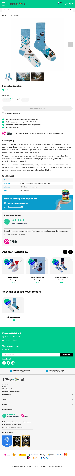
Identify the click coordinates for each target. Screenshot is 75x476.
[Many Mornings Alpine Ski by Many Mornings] (37, 265)
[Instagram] (4, 363)
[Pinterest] (13, 363)
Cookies (43, 466)
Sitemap (29, 466)
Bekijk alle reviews (8, 432)
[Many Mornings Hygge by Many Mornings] (13, 265)
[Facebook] (8, 363)
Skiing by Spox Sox (13, 15)
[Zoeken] (70, 10)
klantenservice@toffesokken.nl (11, 391)
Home (4, 15)
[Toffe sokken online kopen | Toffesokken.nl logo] (17, 4)
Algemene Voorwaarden (56, 466)
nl (61, 3)
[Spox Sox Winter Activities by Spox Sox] (61, 265)
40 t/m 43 (16, 99)
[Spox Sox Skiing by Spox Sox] (13, 305)
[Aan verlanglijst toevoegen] (20, 261)
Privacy (36, 466)
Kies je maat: (5, 95)
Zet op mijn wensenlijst (12, 113)
